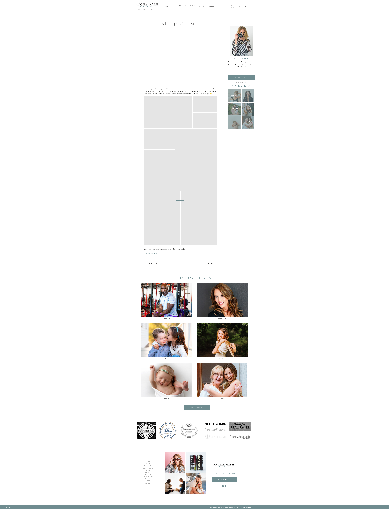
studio (180, 20)
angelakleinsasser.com (151, 253)
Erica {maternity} (150, 263)
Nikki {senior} (211, 263)
